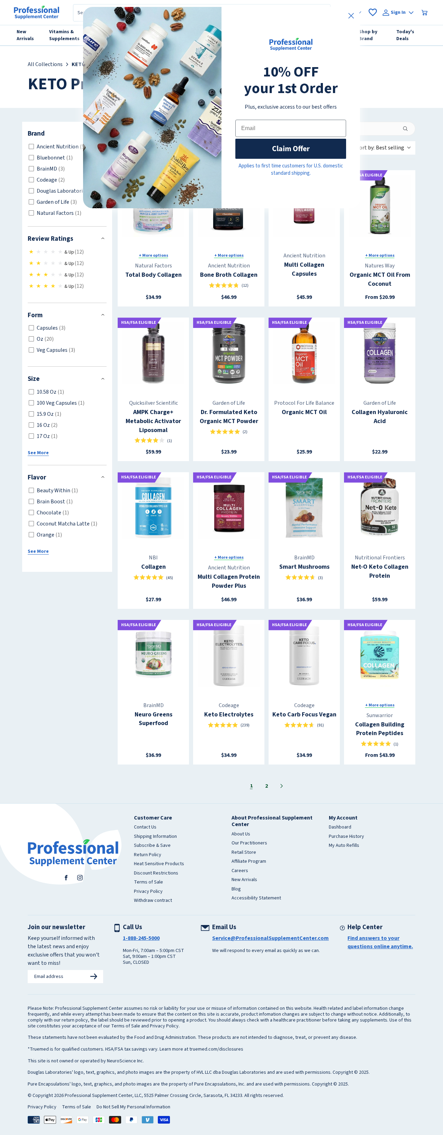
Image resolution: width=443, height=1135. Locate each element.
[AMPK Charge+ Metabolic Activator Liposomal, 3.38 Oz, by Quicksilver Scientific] (153, 353)
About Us (241, 834)
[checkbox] (66, 146)
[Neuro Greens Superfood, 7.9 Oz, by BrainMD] (153, 655)
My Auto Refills (344, 846)
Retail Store (244, 853)
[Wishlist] (373, 12)
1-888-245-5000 (141, 938)
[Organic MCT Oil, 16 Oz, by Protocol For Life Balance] (304, 353)
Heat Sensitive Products (159, 864)
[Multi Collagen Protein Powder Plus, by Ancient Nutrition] (228, 508)
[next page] (282, 786)
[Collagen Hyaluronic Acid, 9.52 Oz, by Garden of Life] (379, 353)
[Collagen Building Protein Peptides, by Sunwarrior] (379, 655)
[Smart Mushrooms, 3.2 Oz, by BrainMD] (304, 508)
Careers (240, 871)
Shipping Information (155, 837)
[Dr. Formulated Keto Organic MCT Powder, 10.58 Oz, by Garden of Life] (228, 353)
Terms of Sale (148, 882)
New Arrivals (244, 880)
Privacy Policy (148, 892)
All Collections (45, 64)
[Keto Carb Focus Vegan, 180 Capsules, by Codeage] (304, 655)
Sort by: (380, 148)
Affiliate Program (249, 862)
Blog (236, 889)
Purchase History (346, 837)
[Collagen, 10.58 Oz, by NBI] (153, 508)
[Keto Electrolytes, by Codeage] (228, 655)
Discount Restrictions (156, 873)
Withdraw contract (153, 901)
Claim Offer (291, 149)
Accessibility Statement (256, 898)
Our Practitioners (249, 843)
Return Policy (147, 855)
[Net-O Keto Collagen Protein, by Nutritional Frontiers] (379, 508)
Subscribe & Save (152, 846)
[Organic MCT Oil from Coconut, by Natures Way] (379, 206)
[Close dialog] (351, 16)
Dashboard (340, 827)
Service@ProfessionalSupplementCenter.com (270, 938)
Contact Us (145, 827)
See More (38, 452)
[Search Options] (408, 129)
